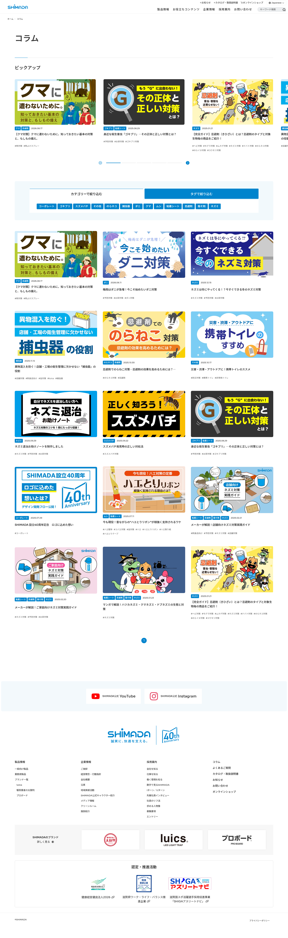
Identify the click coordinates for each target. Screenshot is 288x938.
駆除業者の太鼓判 (26, 790)
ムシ (158, 206)
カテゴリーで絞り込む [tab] (86, 194)
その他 (97, 206)
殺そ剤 (202, 206)
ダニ (137, 206)
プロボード (22, 795)
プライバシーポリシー (259, 920)
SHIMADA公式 (118, 696)
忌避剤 (188, 206)
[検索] (283, 9)
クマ (148, 206)
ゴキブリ (65, 206)
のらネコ (112, 206)
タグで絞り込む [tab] (201, 194)
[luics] (174, 839)
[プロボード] (237, 839)
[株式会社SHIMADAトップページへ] (14, 6)
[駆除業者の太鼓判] (110, 839)
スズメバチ (81, 206)
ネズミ (215, 206)
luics (19, 784)
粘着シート (172, 206)
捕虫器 (126, 206)
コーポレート (46, 206)
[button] (113, 163)
